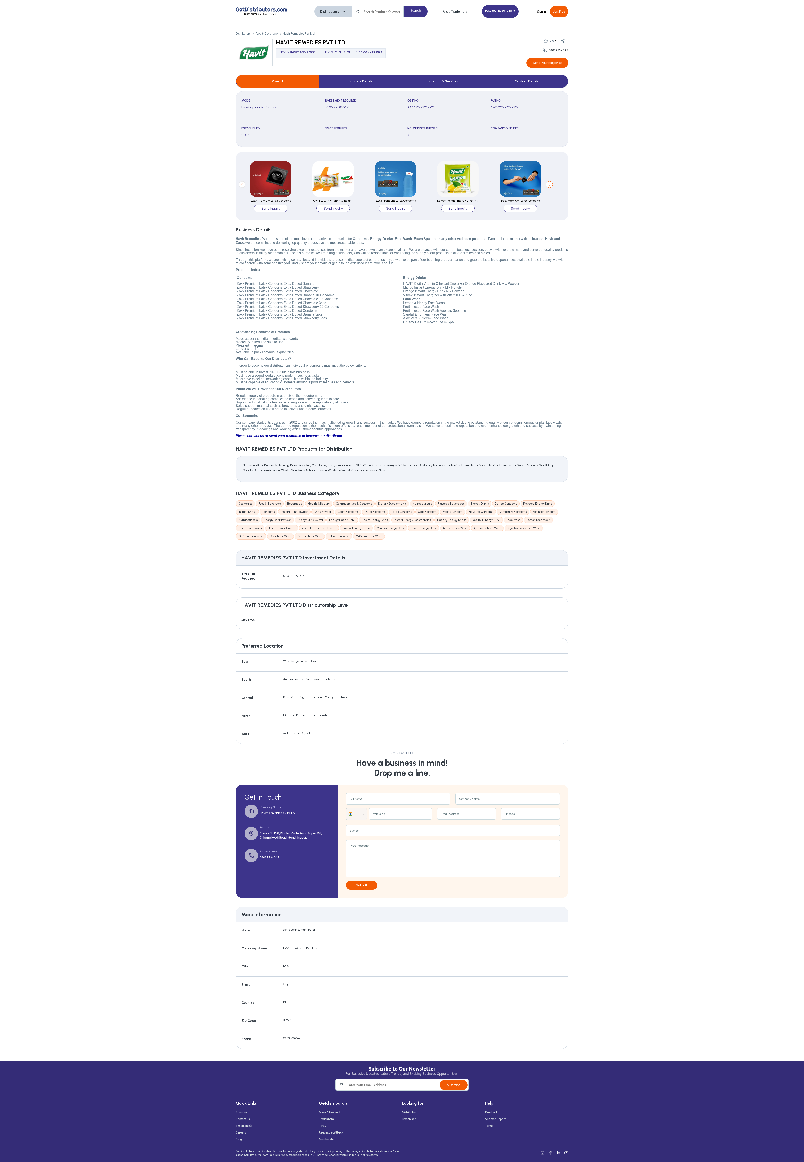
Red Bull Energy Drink (486, 520)
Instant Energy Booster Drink (412, 520)
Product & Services (443, 81)
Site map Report (495, 1119)
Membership (327, 1139)
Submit (361, 885)
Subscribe (453, 1085)
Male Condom (427, 512)
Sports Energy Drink (424, 528)
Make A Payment (329, 1112)
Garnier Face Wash (309, 536)
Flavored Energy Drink (537, 503)
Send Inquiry (270, 208)
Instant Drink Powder (294, 512)
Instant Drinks (247, 512)
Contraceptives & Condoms (354, 503)
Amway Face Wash (455, 528)
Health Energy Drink (375, 520)
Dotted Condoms (506, 503)
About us (241, 1112)
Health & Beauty (319, 503)
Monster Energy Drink (390, 528)
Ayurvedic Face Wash (487, 528)
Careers (241, 1132)
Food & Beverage (266, 33)
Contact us (243, 1119)
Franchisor (409, 1119)
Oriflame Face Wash (369, 536)
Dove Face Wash (280, 536)
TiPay (322, 1125)
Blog (239, 1139)
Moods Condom (453, 512)
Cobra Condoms (348, 512)
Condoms (268, 512)
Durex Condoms (375, 512)
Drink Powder (322, 512)
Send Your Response (547, 63)
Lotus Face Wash (338, 536)
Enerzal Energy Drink (356, 528)
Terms (489, 1125)
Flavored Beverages (451, 503)
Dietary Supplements (392, 503)
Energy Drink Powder (277, 520)
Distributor (409, 1112)
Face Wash (513, 520)
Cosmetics (245, 503)
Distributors (329, 11)
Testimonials (244, 1125)
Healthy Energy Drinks (451, 520)
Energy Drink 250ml (310, 520)
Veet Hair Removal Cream (319, 528)
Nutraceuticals (422, 503)
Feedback (491, 1112)
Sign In (541, 11)
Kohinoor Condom (544, 512)
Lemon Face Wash (538, 520)
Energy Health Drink (342, 520)
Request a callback (331, 1132)
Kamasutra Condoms (513, 512)
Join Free (559, 11)
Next (549, 184)
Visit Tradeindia (455, 11)
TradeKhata (326, 1119)
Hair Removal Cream (281, 528)
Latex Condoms (402, 512)
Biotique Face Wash (251, 536)
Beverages (294, 503)
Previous (242, 184)
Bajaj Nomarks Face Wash (523, 528)
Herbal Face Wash (250, 528)
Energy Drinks (480, 503)
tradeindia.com (298, 1155)
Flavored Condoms (481, 512)
